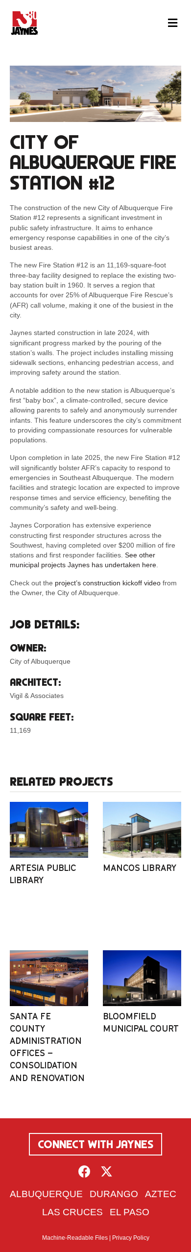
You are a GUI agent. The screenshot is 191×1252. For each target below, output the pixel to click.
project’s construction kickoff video (108, 583)
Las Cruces (72, 1212)
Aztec (160, 1194)
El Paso (129, 1212)
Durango (114, 1194)
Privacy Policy (130, 1237)
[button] (84, 1171)
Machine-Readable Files (75, 1237)
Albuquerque (46, 1194)
